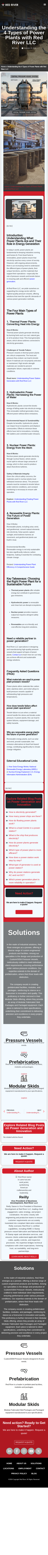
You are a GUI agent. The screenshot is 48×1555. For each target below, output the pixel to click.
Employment (24, 1468)
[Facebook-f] (16, 1451)
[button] (45, 4)
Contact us (16, 655)
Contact (40, 1468)
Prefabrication (24, 1378)
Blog (34, 1474)
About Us (21, 1463)
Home (3, 67)
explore (24, 1052)
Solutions (36, 1463)
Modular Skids (24, 1404)
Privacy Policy (19, 1474)
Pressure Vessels (24, 1353)
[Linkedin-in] (9, 1451)
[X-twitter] (38, 1451)
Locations (8, 1468)
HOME (9, 1463)
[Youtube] (31, 1451)
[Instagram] (24, 1451)
